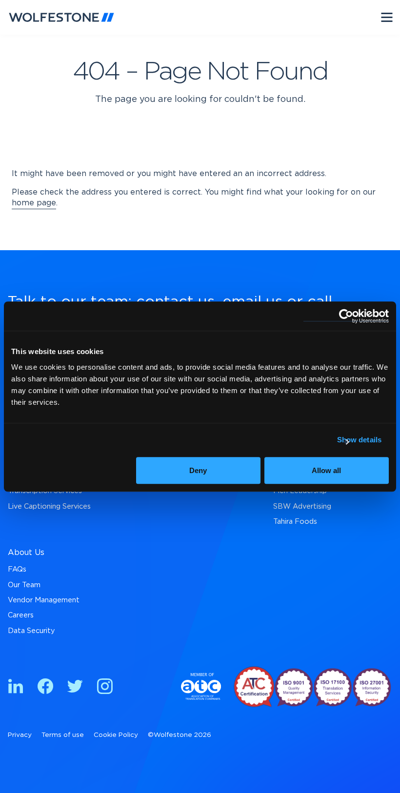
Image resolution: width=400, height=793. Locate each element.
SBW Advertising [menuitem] (302, 506)
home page (34, 203)
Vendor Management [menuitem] (44, 600)
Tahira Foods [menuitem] (295, 521)
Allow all (326, 470)
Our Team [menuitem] (24, 585)
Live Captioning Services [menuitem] (49, 506)
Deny (198, 470)
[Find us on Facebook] (45, 687)
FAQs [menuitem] (17, 569)
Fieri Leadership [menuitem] (300, 491)
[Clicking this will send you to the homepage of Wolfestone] (61, 17)
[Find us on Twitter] (75, 687)
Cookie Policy (116, 735)
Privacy (20, 735)
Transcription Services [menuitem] (45, 491)
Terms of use (62, 735)
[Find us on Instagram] (105, 687)
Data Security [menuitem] (31, 630)
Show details (359, 440)
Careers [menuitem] (21, 615)
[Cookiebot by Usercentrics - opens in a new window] (346, 316)
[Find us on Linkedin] (15, 687)
